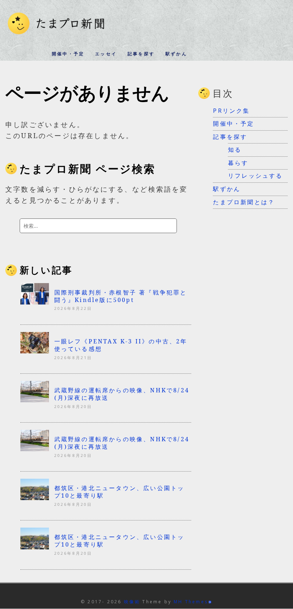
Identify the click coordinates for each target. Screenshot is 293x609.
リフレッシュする (255, 176)
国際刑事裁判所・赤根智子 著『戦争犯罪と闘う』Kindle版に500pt (120, 296)
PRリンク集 (231, 111)
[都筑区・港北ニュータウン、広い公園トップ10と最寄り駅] (34, 498)
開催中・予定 (68, 54)
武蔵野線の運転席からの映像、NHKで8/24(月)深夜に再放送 (121, 394)
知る (235, 149)
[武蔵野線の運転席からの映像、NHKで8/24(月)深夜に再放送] (34, 400)
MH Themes (191, 602)
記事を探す (141, 54)
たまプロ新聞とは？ (244, 202)
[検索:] (98, 225)
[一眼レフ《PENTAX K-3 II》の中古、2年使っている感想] (34, 351)
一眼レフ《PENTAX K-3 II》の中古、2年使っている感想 (121, 345)
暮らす (238, 163)
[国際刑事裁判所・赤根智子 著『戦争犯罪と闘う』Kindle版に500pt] (34, 302)
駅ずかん (176, 54)
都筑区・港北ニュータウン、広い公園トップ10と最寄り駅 (119, 491)
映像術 (132, 602)
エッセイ (106, 54)
